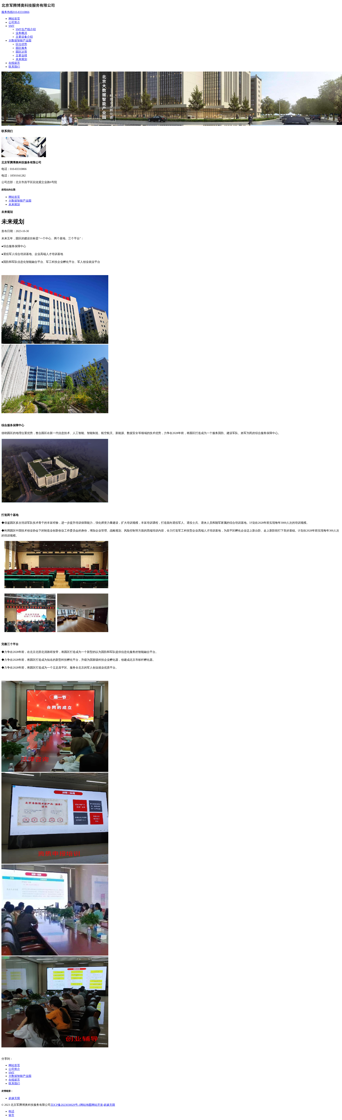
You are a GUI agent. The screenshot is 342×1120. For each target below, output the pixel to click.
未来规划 (21, 59)
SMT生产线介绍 (26, 29)
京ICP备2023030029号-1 (65, 1104)
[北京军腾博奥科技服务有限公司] (28, 8)
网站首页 (14, 196)
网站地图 (86, 1104)
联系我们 (14, 1083)
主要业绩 (21, 55)
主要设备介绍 (24, 36)
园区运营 (21, 51)
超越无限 (14, 1098)
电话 (11, 1111)
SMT (11, 1072)
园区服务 (21, 47)
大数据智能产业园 (20, 200)
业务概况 (21, 33)
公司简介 (14, 1069)
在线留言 (14, 1079)
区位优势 (21, 44)
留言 (11, 1115)
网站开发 (97, 1104)
